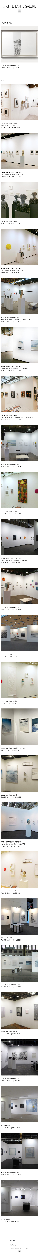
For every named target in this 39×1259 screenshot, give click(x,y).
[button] (19, 11)
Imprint (12, 1241)
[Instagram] (19, 1251)
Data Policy (12, 1245)
